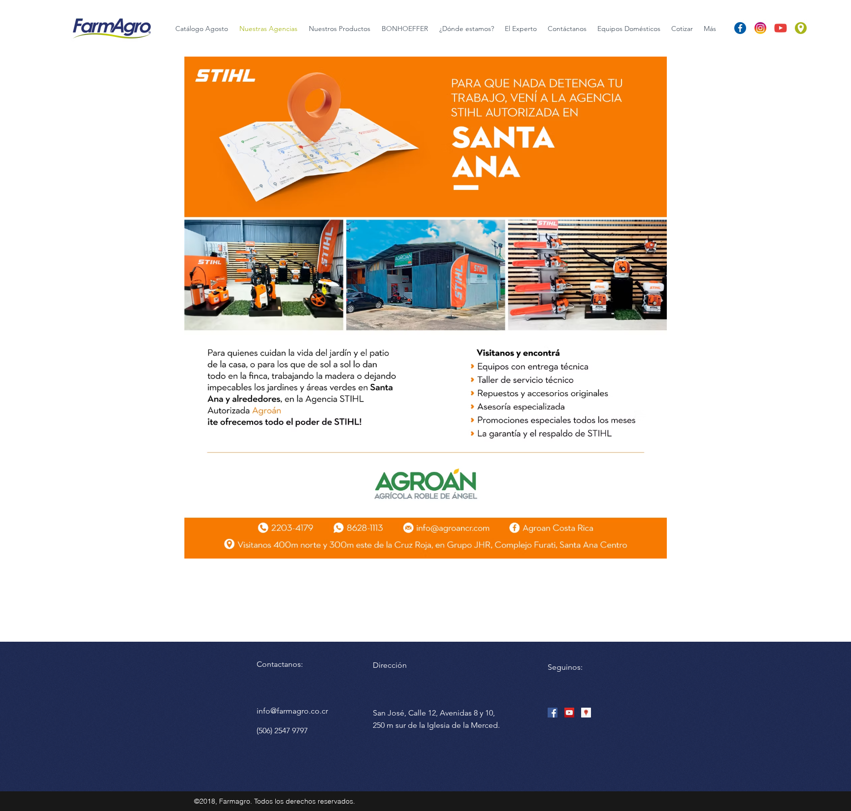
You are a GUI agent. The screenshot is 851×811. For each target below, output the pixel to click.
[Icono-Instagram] (760, 28)
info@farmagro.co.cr (292, 711)
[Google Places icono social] (586, 712)
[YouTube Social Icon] (569, 712)
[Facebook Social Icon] (552, 712)
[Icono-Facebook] (740, 28)
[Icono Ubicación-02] (801, 28)
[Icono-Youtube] (780, 28)
